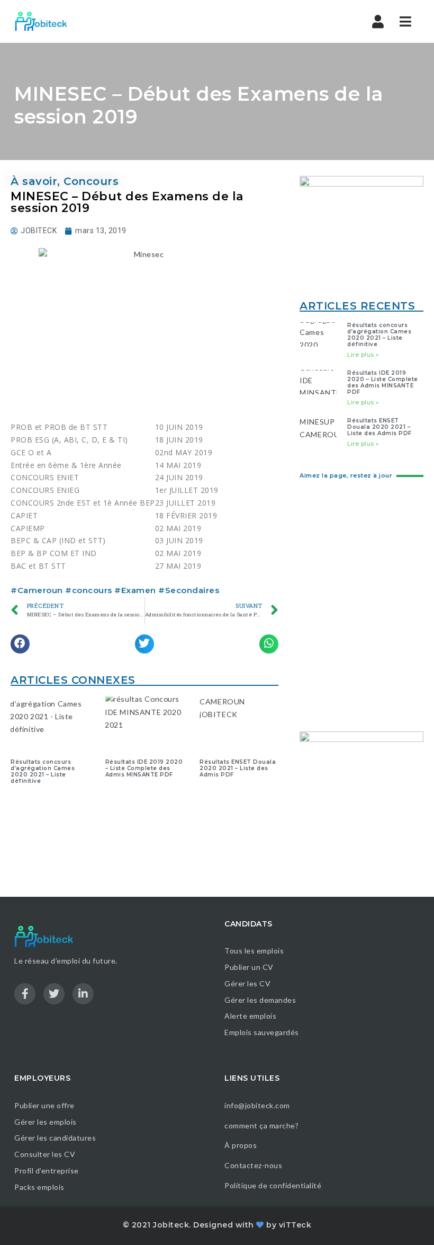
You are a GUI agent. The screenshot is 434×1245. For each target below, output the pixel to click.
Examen (138, 590)
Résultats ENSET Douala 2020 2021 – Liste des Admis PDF (238, 768)
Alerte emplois (250, 1015)
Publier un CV (249, 967)
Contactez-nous (253, 1165)
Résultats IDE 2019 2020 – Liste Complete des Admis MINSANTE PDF (144, 768)
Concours (91, 181)
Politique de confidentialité (273, 1185)
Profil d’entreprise (46, 1170)
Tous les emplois (254, 950)
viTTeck (295, 1225)
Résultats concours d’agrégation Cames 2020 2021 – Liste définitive (43, 771)
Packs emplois (39, 1186)
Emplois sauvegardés (261, 1032)
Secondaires (192, 590)
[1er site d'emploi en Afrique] (46, 21)
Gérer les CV (247, 983)
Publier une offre (44, 1105)
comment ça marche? (261, 1125)
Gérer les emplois (45, 1121)
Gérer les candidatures (55, 1137)
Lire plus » (363, 354)
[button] (20, 644)
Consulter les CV (44, 1154)
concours (92, 590)
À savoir (34, 181)
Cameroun (40, 590)
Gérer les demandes (260, 999)
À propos (240, 1145)
